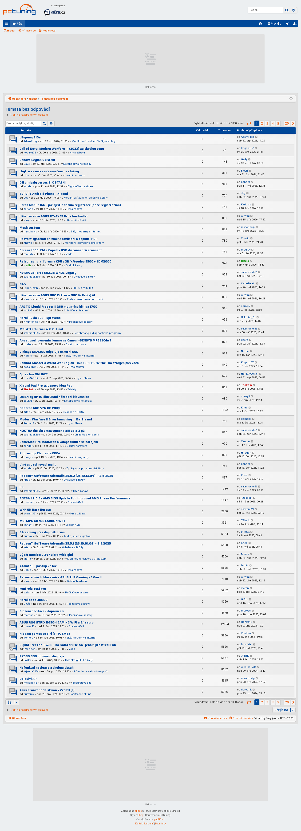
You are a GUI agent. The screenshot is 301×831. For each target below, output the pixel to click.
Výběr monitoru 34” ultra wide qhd (46, 554)
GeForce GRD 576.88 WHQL (40, 408)
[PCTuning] (19, 9)
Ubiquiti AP (28, 678)
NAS (23, 284)
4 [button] (273, 123)
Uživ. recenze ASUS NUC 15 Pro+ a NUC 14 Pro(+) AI (57, 295)
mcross (28, 615)
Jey (26, 197)
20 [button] (287, 123)
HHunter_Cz (31, 321)
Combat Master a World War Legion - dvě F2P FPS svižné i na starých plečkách (79, 363)
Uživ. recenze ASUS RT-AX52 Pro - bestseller (54, 216)
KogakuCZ (30, 152)
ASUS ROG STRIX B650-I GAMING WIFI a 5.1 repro (57, 622)
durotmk (29, 694)
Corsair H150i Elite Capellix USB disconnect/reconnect (61, 250)
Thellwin (29, 389)
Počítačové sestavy (80, 321)
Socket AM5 (75, 502)
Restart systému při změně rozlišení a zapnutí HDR (59, 238)
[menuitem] (260, 23)
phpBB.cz (159, 819)
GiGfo (27, 603)
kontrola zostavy (33, 588)
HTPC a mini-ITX (83, 288)
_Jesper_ (29, 502)
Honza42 (29, 626)
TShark (28, 524)
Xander (28, 186)
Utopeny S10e (30, 137)
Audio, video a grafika (77, 536)
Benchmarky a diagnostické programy (97, 333)
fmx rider (29, 649)
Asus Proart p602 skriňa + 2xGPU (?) (47, 690)
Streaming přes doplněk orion (42, 532)
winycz (28, 220)
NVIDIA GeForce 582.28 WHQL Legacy (48, 272)
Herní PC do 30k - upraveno (40, 317)
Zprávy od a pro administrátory (85, 468)
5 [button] (278, 123)
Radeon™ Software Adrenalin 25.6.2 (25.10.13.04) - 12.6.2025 (66, 475)
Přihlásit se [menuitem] (288, 24)
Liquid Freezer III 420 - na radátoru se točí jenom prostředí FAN (68, 645)
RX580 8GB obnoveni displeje (42, 656)
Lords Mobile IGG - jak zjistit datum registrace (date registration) (70, 205)
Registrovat (49, 30)
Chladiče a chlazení (76, 310)
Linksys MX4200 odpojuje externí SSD (49, 351)
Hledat (11, 30)
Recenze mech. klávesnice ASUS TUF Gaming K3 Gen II (61, 577)
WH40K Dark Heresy (35, 509)
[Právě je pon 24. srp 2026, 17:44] (291, 99)
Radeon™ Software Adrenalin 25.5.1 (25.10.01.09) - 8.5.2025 (65, 543)
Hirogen (29, 457)
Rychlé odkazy (7, 24)
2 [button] (262, 123)
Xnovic (28, 242)
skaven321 (30, 513)
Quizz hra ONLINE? (34, 374)
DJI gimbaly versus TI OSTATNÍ (43, 182)
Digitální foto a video (80, 186)
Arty (141, 815)
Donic (27, 570)
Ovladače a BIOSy (84, 276)
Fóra (20, 23)
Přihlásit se (29, 30)
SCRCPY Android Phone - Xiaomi (44, 193)
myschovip (30, 231)
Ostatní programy (78, 457)
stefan (27, 592)
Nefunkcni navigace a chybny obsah (47, 667)
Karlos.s (28, 209)
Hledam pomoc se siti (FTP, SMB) (45, 633)
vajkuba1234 (31, 671)
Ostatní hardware (74, 175)
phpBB (138, 811)
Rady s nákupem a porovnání (85, 299)
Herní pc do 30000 (34, 599)
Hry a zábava (77, 152)
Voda (69, 254)
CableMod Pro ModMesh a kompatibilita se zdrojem (59, 441)
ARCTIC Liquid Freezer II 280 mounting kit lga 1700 (58, 306)
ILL (22, 487)
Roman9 (29, 423)
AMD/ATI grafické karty (79, 660)
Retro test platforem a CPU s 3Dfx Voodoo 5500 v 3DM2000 (65, 261)
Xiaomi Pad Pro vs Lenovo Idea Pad (46, 385)
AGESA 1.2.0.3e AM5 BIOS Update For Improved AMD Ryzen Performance (75, 498)
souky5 (28, 310)
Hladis (28, 265)
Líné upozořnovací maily (38, 464)
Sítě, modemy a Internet (85, 231)
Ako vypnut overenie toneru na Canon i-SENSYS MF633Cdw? (65, 340)
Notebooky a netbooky (77, 163)
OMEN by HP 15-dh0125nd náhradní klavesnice (54, 396)
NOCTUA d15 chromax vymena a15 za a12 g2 (52, 430)
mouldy (28, 254)
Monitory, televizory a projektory (84, 242)
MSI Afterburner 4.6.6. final (41, 329)
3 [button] (267, 123)
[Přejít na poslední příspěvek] (256, 137)
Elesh (27, 175)
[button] (249, 123)
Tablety (71, 389)
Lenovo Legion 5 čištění (37, 159)
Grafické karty (74, 265)
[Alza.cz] (54, 10)
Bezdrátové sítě (76, 220)
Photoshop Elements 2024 (40, 453)
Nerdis (28, 355)
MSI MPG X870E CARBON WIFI (42, 520)
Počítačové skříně (80, 694)
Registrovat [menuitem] (295, 24)
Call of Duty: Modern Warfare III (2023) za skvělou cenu (62, 148)
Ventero (28, 637)
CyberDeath (31, 288)
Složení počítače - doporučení (42, 611)
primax (28, 536)
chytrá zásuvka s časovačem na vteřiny (49, 171)
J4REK (27, 660)
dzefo (27, 344)
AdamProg (30, 141)
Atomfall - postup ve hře (38, 566)
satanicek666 (32, 276)
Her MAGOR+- (32, 378)
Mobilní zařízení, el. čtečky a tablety (93, 141)
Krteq (27, 412)
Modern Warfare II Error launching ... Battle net (56, 419)
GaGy (27, 163)
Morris (28, 558)
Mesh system (30, 227)
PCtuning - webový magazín (91, 671)
